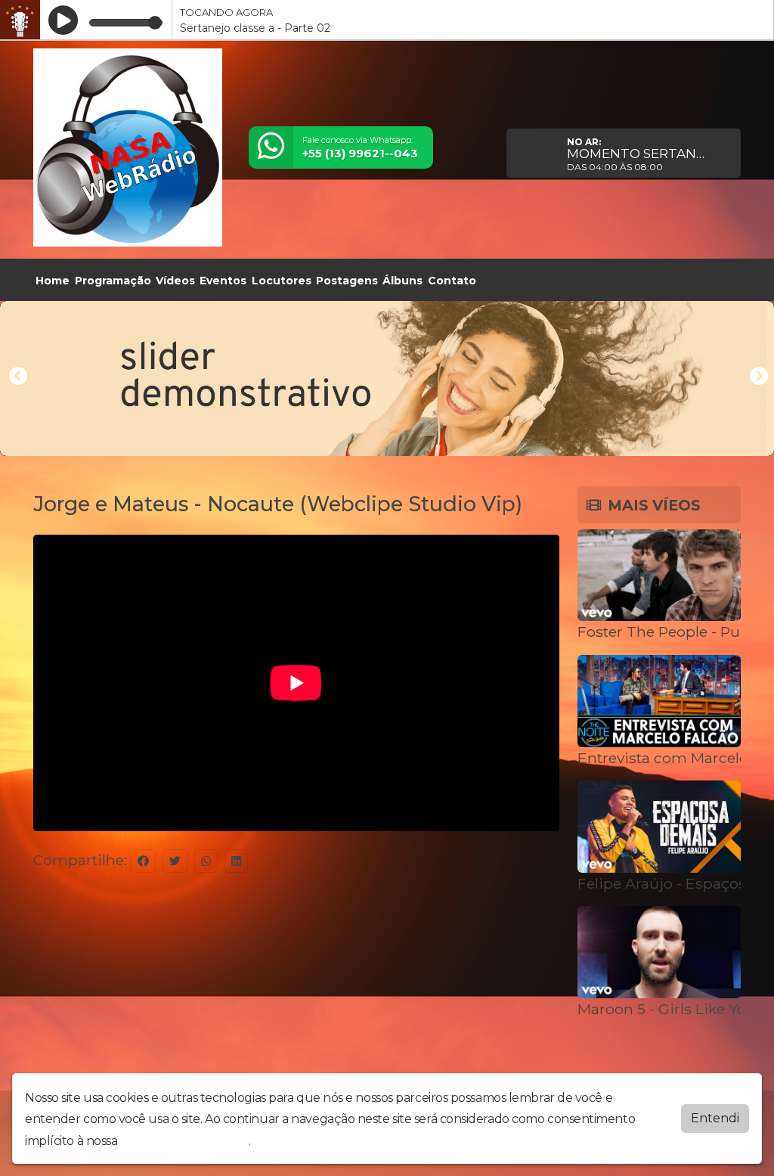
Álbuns (402, 280)
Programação (113, 280)
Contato (452, 280)
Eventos (223, 280)
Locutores (281, 280)
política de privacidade (184, 1141)
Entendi (715, 1118)
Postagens (347, 280)
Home (53, 280)
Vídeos (175, 280)
